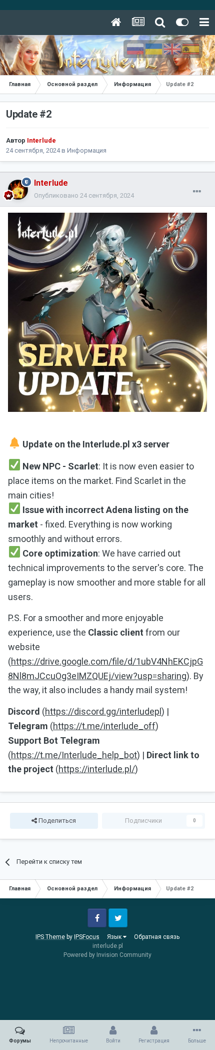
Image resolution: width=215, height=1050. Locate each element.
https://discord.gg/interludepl (103, 711)
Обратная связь (157, 936)
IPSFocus (87, 936)
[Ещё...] (197, 192)
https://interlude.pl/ (96, 769)
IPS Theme (50, 936)
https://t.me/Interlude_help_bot (74, 755)
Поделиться (56, 820)
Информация (86, 150)
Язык (115, 936)
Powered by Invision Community (108, 954)
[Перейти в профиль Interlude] (18, 190)
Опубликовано (84, 195)
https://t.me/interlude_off (104, 726)
